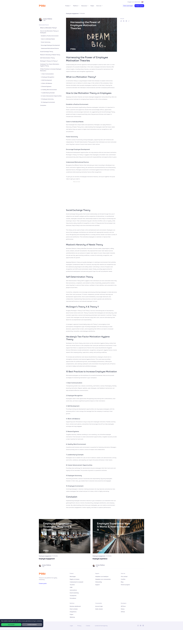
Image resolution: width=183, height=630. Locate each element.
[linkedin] (126, 21)
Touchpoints (73, 595)
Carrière (123, 579)
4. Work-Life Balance (46, 83)
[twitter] (121, 21)
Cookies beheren (32, 624)
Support (97, 584)
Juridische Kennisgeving (101, 625)
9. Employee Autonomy (47, 99)
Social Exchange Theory (46, 51)
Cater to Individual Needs (48, 39)
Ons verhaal (124, 576)
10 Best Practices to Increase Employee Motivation (50, 69)
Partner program (125, 584)
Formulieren (73, 598)
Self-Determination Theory (47, 58)
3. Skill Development (46, 80)
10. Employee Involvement (48, 102)
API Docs (123, 606)
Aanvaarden (11, 624)
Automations (73, 590)
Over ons (98, 6)
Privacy (79, 625)
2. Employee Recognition (47, 77)
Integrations (73, 611)
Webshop (72, 617)
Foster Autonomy (45, 42)
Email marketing (74, 593)
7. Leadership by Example (48, 93)
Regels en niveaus (74, 579)
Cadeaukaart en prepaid (76, 582)
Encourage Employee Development (50, 45)
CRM (71, 587)
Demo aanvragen (128, 6)
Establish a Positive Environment (49, 36)
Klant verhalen (74, 609)
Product (67, 6)
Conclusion (43, 105)
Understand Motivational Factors (50, 48)
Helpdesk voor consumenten (103, 579)
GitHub (123, 611)
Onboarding (98, 582)
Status (122, 609)
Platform (75, 6)
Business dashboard (75, 606)
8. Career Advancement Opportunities (51, 96)
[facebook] (123, 21)
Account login (99, 606)
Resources (84, 6)
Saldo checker (99, 609)
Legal (71, 625)
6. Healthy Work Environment (49, 89)
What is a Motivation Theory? (48, 28)
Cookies (88, 625)
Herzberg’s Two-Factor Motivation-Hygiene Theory (49, 65)
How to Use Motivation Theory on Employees (49, 31)
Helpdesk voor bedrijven (101, 576)
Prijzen (92, 6)
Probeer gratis (139, 6)
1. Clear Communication (47, 74)
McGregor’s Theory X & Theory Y (49, 61)
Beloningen (73, 576)
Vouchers (72, 584)
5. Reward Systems (46, 86)
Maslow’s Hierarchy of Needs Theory (50, 54)
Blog (122, 582)
